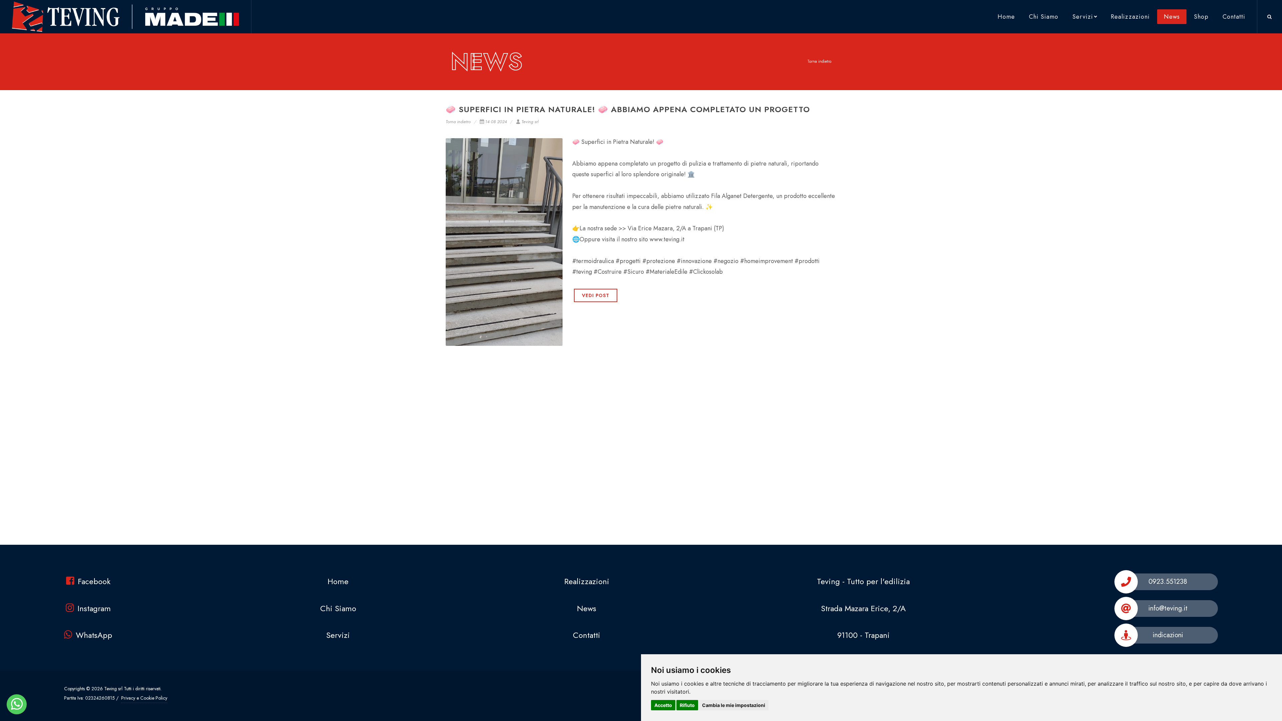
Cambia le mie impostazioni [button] (733, 705)
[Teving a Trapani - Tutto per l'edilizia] (17, 704)
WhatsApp (94, 635)
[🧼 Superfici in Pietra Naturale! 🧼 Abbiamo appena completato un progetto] (504, 242)
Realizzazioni (1130, 16)
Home (1006, 16)
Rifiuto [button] (687, 705)
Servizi (1082, 16)
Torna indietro (819, 61)
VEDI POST (595, 295)
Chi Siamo (1043, 16)
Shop (1201, 16)
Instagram (94, 608)
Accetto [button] (663, 705)
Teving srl (530, 121)
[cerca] (1269, 15)
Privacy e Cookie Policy (144, 698)
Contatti (1234, 16)
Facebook (94, 581)
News (1172, 16)
